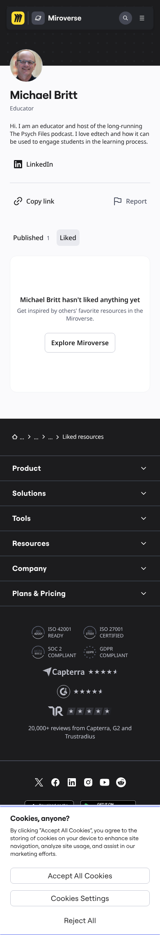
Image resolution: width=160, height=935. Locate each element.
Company (29, 568)
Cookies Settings (80, 898)
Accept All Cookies (80, 875)
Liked (68, 237)
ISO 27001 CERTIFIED (111, 632)
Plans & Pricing (39, 593)
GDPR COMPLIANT (114, 652)
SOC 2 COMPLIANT (62, 652)
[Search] (125, 18)
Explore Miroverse (80, 342)
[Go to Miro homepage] (18, 18)
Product (26, 468)
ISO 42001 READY (59, 632)
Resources (31, 543)
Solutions (29, 493)
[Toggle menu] (142, 18)
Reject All (80, 920)
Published (31, 237)
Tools (21, 518)
